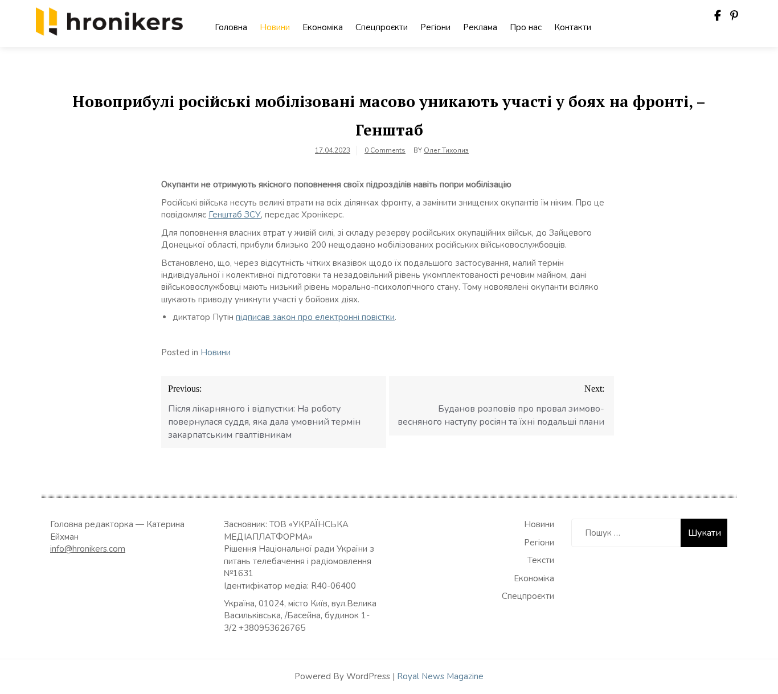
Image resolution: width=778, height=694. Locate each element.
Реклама (480, 27)
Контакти (572, 27)
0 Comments (385, 150)
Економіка (322, 27)
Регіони (435, 27)
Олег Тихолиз (446, 150)
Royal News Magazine (440, 676)
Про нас (526, 27)
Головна (231, 27)
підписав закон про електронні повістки (315, 317)
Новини (275, 27)
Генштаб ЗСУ (234, 214)
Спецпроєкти (381, 27)
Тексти (540, 560)
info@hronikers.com (87, 549)
